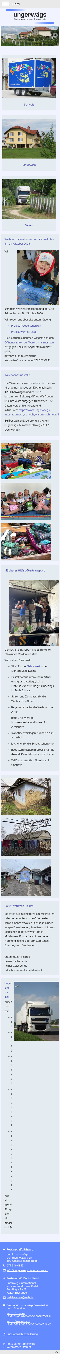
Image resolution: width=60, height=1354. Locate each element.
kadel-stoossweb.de (20, 1297)
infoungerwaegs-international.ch (27, 1270)
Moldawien (29, 165)
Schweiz (29, 104)
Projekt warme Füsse (23, 331)
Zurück (5, 36)
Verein (29, 225)
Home (16, 4)
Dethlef (26, 1347)
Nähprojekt (34, 666)
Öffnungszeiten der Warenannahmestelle (29, 342)
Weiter (54, 36)
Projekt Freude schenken (26, 325)
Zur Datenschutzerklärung (22, 1334)
